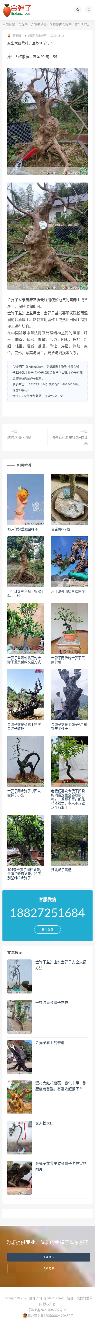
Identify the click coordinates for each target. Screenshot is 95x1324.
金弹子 (23, 24)
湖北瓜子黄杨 (61, 870)
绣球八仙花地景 (19, 437)
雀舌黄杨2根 (60, 529)
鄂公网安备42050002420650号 (51, 1316)
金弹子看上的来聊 (50, 1043)
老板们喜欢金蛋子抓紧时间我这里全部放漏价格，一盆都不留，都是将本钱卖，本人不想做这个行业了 (68, 799)
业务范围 (49, 1257)
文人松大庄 (44, 1123)
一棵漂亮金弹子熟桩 (51, 1003)
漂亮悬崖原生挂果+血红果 (70, 440)
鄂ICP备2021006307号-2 (47, 1310)
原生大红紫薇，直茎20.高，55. (44, 396)
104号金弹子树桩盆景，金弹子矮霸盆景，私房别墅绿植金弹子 (25, 874)
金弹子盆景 (39, 24)
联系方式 (49, 1268)
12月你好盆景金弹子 (22, 529)
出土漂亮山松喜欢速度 (68, 591)
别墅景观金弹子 (60, 24)
